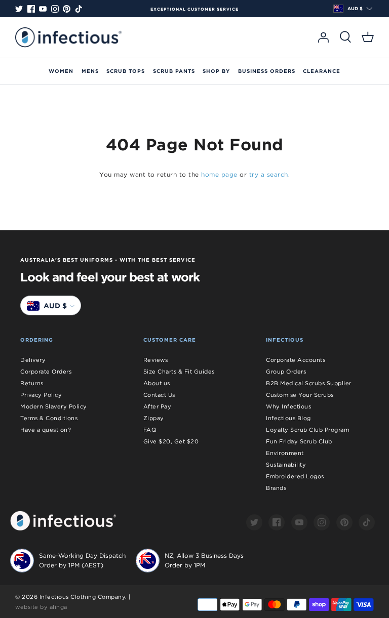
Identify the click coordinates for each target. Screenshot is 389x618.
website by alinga (41, 606)
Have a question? (45, 429)
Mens (90, 70)
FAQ (150, 429)
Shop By (216, 70)
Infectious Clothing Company (83, 596)
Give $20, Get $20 (171, 441)
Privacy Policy (41, 394)
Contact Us (159, 394)
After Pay (157, 406)
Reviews (155, 359)
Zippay (153, 418)
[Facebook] (31, 9)
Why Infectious (288, 406)
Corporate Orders (45, 371)
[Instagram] (55, 9)
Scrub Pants (174, 70)
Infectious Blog (288, 418)
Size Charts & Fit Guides (179, 371)
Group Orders (286, 371)
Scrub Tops (125, 70)
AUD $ (355, 9)
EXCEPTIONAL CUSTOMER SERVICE (194, 9)
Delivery (33, 359)
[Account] (323, 37)
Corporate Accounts (295, 359)
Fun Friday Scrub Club (299, 441)
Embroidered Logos (295, 476)
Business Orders (266, 70)
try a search (268, 174)
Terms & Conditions (48, 418)
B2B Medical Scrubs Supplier (309, 383)
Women (61, 70)
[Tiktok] (79, 9)
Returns (32, 383)
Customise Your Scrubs (300, 394)
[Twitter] (19, 9)
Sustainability (286, 464)
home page (219, 174)
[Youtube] (43, 9)
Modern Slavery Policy (53, 406)
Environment (285, 453)
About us (156, 383)
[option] (194, 9)
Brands (276, 487)
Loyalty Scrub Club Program (307, 429)
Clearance (321, 70)
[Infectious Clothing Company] (68, 37)
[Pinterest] (66, 9)
